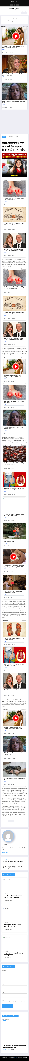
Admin (17, 136)
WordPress (15, 1057)
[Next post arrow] (25, 867)
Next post (5, 864)
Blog (4, 136)
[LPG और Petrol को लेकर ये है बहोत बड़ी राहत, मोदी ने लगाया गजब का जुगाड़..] (6, 879)
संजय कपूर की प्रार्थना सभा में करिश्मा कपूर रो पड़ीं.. (13, 861)
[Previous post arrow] (25, 860)
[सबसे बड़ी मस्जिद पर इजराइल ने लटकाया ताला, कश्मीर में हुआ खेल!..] (6, 908)
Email (3, 992)
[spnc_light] (25, 12)
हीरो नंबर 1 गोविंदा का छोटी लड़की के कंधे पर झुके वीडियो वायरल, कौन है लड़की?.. (12, 867)
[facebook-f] (11, 5)
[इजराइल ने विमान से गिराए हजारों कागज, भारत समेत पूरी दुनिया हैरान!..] (6, 937)
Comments (4, 970)
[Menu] (2, 13)
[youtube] (18, 5)
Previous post (5, 859)
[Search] (22, 13)
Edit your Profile (21, 847)
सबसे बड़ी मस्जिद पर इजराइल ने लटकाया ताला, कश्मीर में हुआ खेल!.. (12, 925)
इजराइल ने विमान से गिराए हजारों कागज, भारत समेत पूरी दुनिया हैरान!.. (13, 953)
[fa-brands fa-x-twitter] (12, 5)
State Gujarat (14, 9)
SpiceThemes (14, 1058)
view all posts (5, 852)
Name (3, 984)
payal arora (11, 136)
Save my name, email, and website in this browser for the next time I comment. (14, 1002)
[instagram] (16, 5)
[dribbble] (14, 5)
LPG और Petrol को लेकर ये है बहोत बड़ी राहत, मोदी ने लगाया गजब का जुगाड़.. (13, 896)
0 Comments (13, 139)
